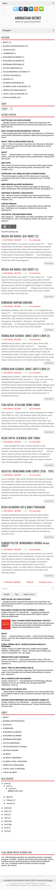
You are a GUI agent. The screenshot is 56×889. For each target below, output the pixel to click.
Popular (7, 594)
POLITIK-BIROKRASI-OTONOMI (15, 72)
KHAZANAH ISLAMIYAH (12, 61)
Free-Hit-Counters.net (9, 232)
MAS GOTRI (5, 163)
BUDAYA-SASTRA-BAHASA (13, 46)
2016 (6, 828)
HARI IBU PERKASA (8, 204)
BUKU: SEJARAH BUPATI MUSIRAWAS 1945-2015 (20, 131)
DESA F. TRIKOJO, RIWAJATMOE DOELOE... (18, 142)
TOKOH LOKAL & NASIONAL (14, 94)
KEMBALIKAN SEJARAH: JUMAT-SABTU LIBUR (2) (25, 335)
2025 (6, 808)
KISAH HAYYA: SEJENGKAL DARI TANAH (20, 438)
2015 (6, 831)
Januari (9, 803)
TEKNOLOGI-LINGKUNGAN (13, 90)
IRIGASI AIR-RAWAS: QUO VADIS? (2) (19, 236)
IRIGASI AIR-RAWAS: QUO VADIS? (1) (19, 269)
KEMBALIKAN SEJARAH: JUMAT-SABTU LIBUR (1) (25, 369)
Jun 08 (11, 789)
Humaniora (7, 50)
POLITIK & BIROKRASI (11, 68)
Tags (16, 594)
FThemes (20, 884)
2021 (6, 818)
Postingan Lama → (46, 582)
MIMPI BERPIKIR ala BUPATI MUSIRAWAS (17, 184)
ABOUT (6, 42)
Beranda (30, 582)
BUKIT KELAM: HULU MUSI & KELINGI (16, 120)
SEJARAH (7, 79)
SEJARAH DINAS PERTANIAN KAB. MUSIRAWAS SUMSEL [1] (25, 700)
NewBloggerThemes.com (40, 885)
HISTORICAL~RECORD (12, 240)
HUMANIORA (8, 53)
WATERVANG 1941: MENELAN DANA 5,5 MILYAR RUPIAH (23, 174)
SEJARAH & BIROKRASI (12, 83)
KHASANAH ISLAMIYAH (12, 57)
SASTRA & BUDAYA (10, 75)
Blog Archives (29, 594)
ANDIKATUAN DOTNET (28, 17)
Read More (49, 263)
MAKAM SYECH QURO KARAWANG (15, 657)
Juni (8, 786)
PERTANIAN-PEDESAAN (12, 64)
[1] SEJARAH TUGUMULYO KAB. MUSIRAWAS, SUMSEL (23, 610)
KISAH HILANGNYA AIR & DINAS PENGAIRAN (23, 507)
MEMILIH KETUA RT (15, 791)
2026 (6, 783)
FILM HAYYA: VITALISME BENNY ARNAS (16, 214)
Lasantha (42, 884)
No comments (35, 240)
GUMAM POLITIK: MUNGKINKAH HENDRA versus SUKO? (25, 544)
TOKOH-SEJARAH (10, 97)
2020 (6, 821)
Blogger (49, 880)
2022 (6, 815)
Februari (9, 800)
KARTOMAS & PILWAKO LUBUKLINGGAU (17, 193)
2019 (6, 824)
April (8, 797)
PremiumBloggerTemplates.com (18, 885)
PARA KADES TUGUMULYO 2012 (14, 689)
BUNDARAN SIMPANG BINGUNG (16, 302)
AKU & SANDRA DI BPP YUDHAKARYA (16, 678)
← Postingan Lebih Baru (11, 582)
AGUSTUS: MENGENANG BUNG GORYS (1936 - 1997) (27, 471)
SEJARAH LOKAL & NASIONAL (15, 86)
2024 (6, 811)
